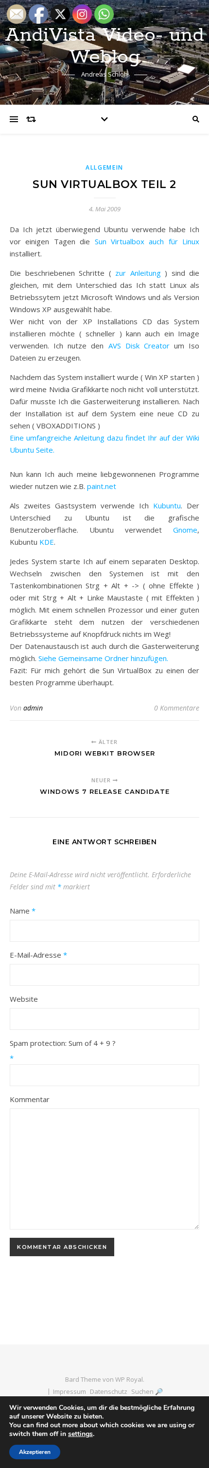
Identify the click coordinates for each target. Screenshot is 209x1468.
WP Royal (129, 1379)
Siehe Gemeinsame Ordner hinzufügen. (103, 658)
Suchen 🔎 (147, 1391)
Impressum (69, 1391)
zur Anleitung (138, 273)
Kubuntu (167, 505)
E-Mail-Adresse (38, 955)
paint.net (101, 486)
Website (24, 999)
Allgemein (104, 167)
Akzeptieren (35, 1452)
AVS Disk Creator (139, 345)
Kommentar (30, 1099)
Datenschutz (108, 1391)
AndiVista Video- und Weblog (104, 46)
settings (80, 1434)
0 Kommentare (176, 707)
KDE (46, 542)
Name (22, 911)
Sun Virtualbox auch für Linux (144, 241)
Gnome (185, 530)
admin (33, 707)
